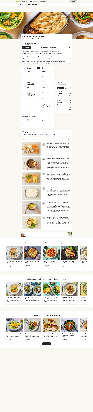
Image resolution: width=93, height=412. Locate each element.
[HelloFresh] (18, 1)
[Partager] (70, 47)
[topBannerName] (46, 9)
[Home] (20, 4)
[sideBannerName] (64, 72)
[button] (38, 68)
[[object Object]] (67, 47)
